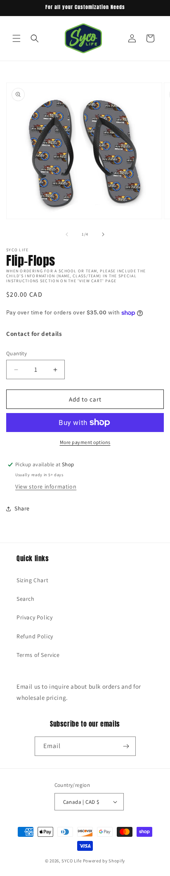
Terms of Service (38, 655)
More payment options (85, 442)
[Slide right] (103, 234)
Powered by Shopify (104, 861)
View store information (45, 486)
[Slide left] (67, 234)
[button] (16, 38)
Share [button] (22, 508)
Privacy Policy (34, 617)
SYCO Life (71, 861)
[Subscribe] (126, 746)
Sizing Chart (32, 580)
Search (26, 598)
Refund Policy (35, 636)
